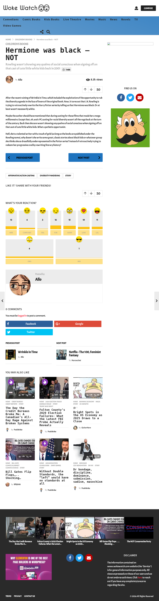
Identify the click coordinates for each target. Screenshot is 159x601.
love (84, 233)
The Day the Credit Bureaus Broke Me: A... (20, 542)
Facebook (31, 324)
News (113, 19)
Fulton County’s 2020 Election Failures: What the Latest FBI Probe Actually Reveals (52, 417)
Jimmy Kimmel (56, 465)
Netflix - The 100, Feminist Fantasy (85, 353)
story (68, 175)
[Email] (139, 97)
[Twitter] (130, 97)
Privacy (18, 596)
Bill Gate (15, 463)
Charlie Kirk (44, 465)
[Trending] (45, 443)
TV (136, 19)
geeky (69, 233)
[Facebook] (121, 97)
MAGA (98, 402)
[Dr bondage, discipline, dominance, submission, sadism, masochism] (87, 449)
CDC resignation (80, 465)
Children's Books (17, 44)
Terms (8, 596)
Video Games (12, 25)
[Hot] (11, 382)
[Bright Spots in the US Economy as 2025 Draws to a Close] (87, 388)
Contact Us (29, 596)
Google (79, 324)
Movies (90, 19)
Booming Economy (86, 402)
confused (27, 233)
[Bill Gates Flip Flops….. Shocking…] (20, 449)
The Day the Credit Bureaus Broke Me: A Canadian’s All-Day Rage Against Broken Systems (19, 415)
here (140, 577)
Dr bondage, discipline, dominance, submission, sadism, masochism (87, 475)
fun (55, 233)
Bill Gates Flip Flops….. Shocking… (18, 475)
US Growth (84, 404)
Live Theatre (72, 19)
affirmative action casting (21, 175)
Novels (125, 19)
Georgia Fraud (45, 404)
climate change (12, 468)
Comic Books (31, 19)
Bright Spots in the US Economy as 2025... (79, 542)
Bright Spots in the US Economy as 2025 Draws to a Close (87, 416)
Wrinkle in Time (28, 352)
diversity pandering (50, 175)
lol (97, 233)
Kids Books (51, 19)
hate (11, 233)
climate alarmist (12, 465)
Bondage (83, 463)
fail (42, 233)
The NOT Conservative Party (139, 541)
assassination (51, 463)
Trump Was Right (46, 406)
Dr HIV (90, 465)
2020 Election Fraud (53, 402)
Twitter (31, 332)
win (79, 261)
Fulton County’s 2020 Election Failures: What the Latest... (50, 542)
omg (29, 261)
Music (102, 19)
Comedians (11, 19)
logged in (22, 315)
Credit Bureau (17, 402)
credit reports (11, 404)
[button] (136, 8)
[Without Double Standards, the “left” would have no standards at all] (54, 449)
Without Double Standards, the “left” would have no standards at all (53, 477)
